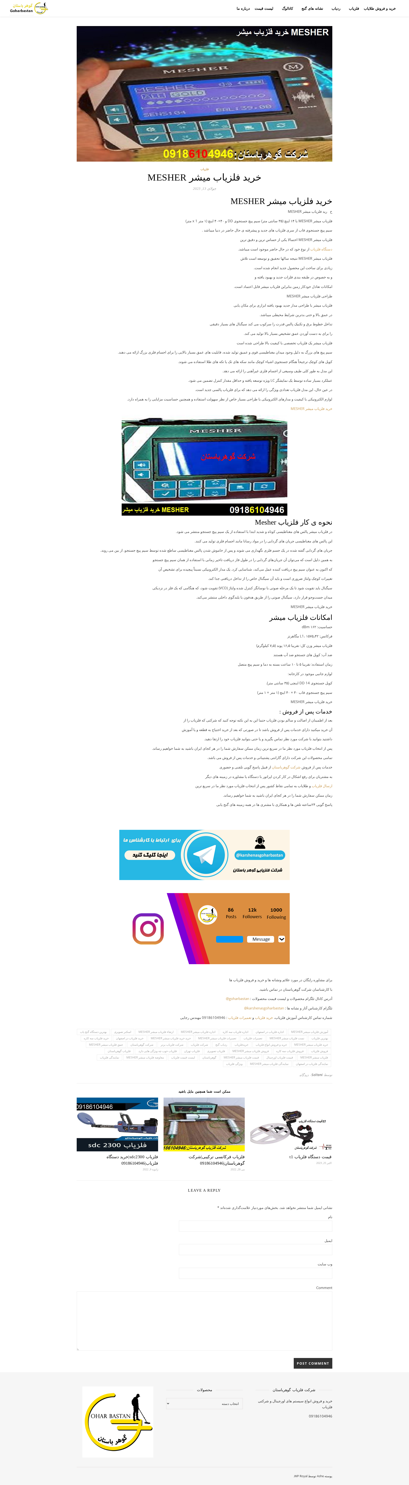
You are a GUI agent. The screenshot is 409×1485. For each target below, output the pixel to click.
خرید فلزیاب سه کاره (96, 1038)
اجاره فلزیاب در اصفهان (270, 1032)
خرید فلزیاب (264, 1017)
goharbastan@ (237, 998)
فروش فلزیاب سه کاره (290, 1051)
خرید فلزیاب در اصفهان (129, 1038)
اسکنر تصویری (122, 1032)
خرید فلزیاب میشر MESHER (311, 408)
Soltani (317, 1074)
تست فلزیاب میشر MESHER (287, 1038)
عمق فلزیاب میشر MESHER (106, 1045)
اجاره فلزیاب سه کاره (235, 1032)
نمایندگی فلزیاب (109, 1057)
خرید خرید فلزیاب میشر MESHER (171, 1038)
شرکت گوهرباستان (141, 1045)
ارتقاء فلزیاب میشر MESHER (155, 1032)
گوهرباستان (209, 1057)
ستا (277, 767)
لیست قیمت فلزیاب (183, 1057)
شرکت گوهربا (290, 767)
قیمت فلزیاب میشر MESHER (241, 1057)
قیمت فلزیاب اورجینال (279, 1057)
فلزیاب (354, 8)
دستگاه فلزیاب (321, 249)
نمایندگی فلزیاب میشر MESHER (269, 1064)
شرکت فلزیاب (199, 1045)
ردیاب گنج (221, 1045)
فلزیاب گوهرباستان (119, 1051)
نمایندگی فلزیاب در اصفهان (312, 1064)
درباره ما (243, 8)
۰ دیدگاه (305, 1074)
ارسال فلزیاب (322, 785)
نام (330, 1216)
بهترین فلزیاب (319, 1038)
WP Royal (300, 1476)
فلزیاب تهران (192, 1051)
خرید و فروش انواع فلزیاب (271, 1045)
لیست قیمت (264, 8)
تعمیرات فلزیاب (239, 1017)
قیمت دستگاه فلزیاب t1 (310, 1156)
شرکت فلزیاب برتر (172, 1045)
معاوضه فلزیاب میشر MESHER (145, 1057)
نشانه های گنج (312, 8)
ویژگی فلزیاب (234, 1064)
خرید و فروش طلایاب (380, 8)
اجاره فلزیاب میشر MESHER (198, 1032)
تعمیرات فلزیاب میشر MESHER (217, 1038)
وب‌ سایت (325, 1264)
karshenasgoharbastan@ (264, 1008)
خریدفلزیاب (241, 1045)
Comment (324, 1287)
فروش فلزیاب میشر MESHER (250, 1051)
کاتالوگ (287, 8)
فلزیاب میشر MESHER (314, 1057)
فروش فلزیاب (319, 1051)
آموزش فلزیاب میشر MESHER (309, 1032)
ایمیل (328, 1240)
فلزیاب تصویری (216, 1051)
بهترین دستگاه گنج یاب (93, 1032)
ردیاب (336, 8)
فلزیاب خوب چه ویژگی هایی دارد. (157, 1051)
